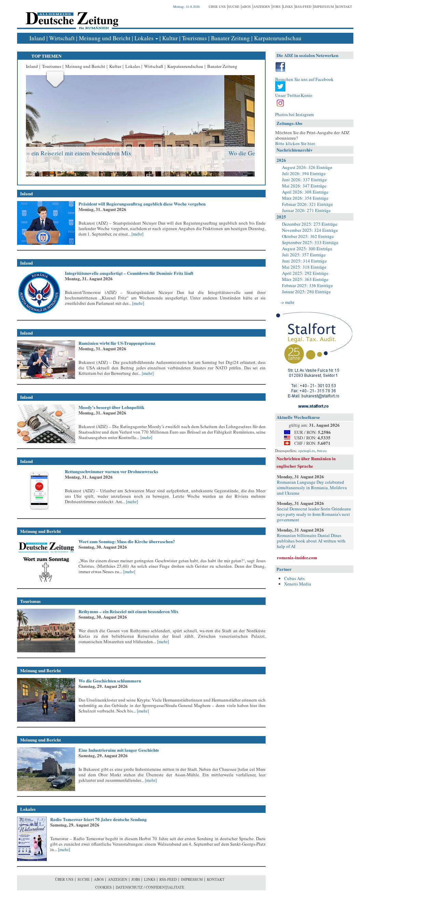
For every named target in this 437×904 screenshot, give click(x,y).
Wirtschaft (62, 38)
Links (288, 6)
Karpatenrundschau (277, 38)
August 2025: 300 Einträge (307, 248)
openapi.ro (306, 450)
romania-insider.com (297, 557)
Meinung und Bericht (104, 38)
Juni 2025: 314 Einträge (304, 261)
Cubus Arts (294, 578)
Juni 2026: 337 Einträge (304, 179)
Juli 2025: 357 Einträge (304, 254)
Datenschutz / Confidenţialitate (150, 887)
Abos (246, 6)
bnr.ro (322, 450)
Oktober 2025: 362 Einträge (308, 236)
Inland (37, 38)
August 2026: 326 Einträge (307, 167)
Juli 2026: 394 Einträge (304, 173)
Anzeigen (261, 6)
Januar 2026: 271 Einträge (306, 210)
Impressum (324, 6)
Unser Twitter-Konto (293, 95)
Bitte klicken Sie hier (294, 143)
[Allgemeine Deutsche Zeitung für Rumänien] (71, 15)
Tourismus (194, 38)
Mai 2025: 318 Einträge (304, 267)
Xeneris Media (297, 584)
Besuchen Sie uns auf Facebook (304, 79)
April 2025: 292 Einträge (305, 273)
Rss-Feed (303, 6)
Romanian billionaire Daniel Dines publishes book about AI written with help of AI (311, 540)
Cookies (103, 887)
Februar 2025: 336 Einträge (307, 285)
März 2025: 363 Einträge (305, 279)
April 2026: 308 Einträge (305, 192)
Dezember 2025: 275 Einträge (309, 224)
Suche (233, 6)
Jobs (276, 6)
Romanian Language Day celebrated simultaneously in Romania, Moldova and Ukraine (312, 487)
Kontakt (344, 6)
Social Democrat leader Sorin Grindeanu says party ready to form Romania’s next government (314, 514)
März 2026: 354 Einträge (305, 198)
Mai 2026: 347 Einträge (304, 185)
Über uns (217, 6)
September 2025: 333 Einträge (310, 242)
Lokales (144, 38)
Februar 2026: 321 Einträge (307, 204)
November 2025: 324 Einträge (310, 230)
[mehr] (136, 234)
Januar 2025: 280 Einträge (306, 291)
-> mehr (287, 302)
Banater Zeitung (230, 38)
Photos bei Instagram (294, 114)
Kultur (170, 38)
